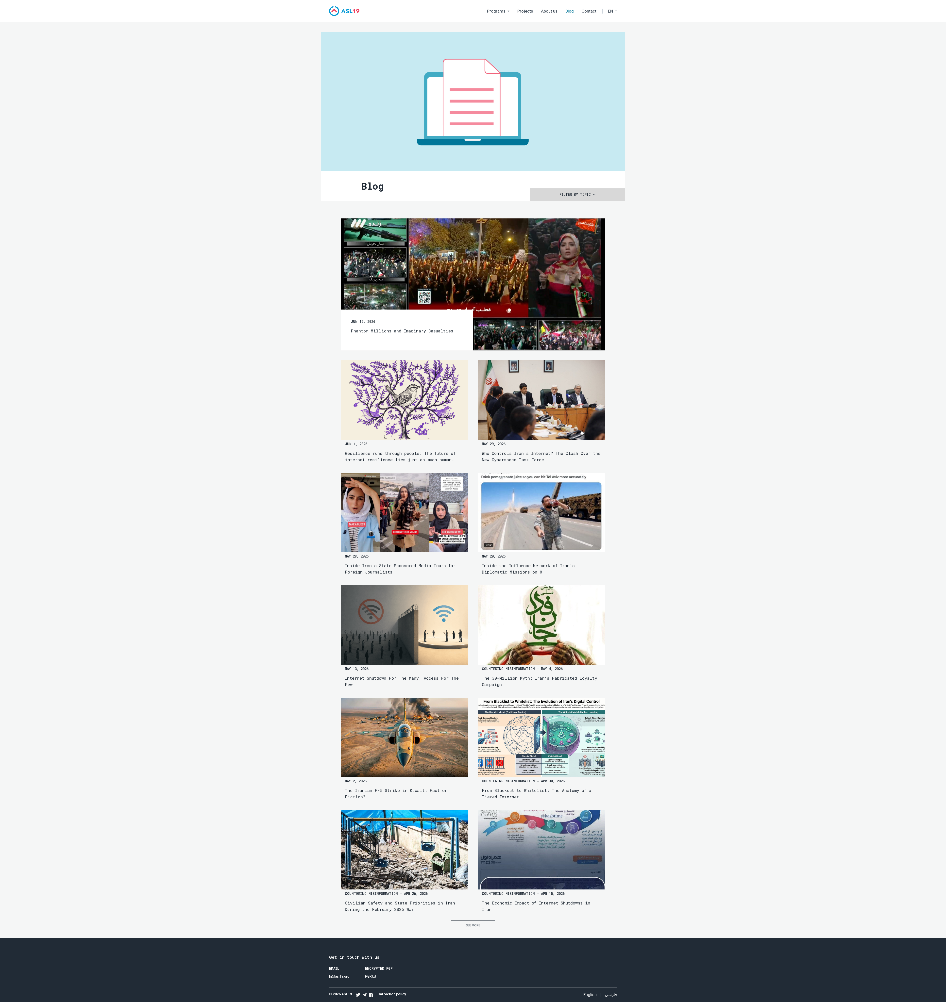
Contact (589, 11)
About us (549, 11)
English (590, 994)
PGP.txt (370, 976)
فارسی (611, 994)
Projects (525, 11)
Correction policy (391, 994)
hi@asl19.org (339, 976)
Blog (569, 11)
